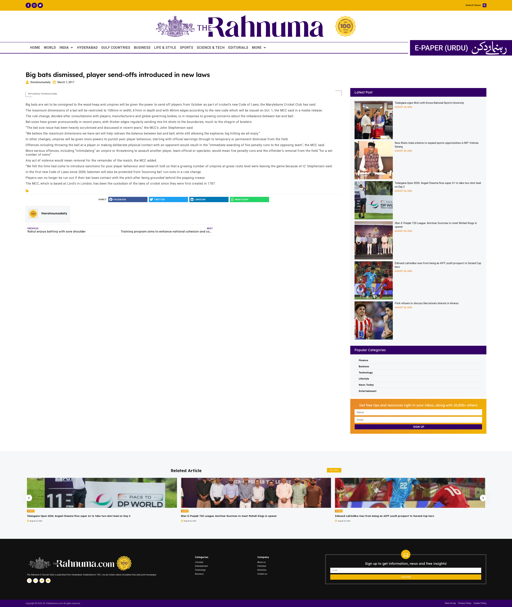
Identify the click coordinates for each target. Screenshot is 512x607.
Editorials (238, 48)
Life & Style (165, 48)
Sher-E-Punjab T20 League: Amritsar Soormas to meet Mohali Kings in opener (75, 516)
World (50, 48)
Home (35, 48)
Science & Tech (211, 48)
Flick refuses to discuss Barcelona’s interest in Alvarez (427, 303)
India (64, 48)
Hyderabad (87, 48)
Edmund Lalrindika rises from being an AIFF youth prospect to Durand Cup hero (230, 516)
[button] (484, 5)
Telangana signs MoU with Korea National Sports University (429, 102)
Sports (186, 48)
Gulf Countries (115, 48)
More (257, 48)
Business (142, 48)
